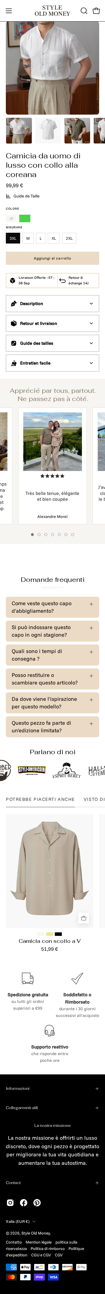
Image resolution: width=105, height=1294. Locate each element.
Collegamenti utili (22, 1107)
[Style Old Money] (52, 10)
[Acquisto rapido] (83, 918)
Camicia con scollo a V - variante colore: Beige (49, 934)
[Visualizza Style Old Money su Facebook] (23, 1202)
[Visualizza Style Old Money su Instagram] (10, 1202)
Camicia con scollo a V (50, 941)
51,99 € (49, 949)
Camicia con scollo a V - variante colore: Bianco (40, 934)
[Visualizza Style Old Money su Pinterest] (37, 1202)
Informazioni (17, 1088)
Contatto (14, 1241)
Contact (13, 1182)
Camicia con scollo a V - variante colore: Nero (58, 934)
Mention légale (39, 1241)
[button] (83, 11)
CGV (59, 1254)
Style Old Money (35, 1232)
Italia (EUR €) (17, 1221)
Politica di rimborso (48, 1248)
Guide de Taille (26, 196)
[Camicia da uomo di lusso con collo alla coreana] (19, 131)
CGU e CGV (41, 1254)
